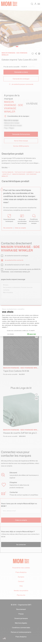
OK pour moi (31, 334)
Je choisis (10, 334)
